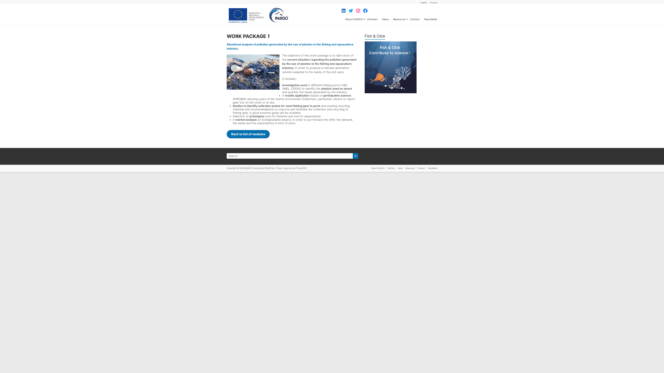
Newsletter (430, 19)
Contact (415, 19)
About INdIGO (354, 19)
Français (433, 3)
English (424, 3)
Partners (372, 19)
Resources (399, 19)
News (385, 19)
